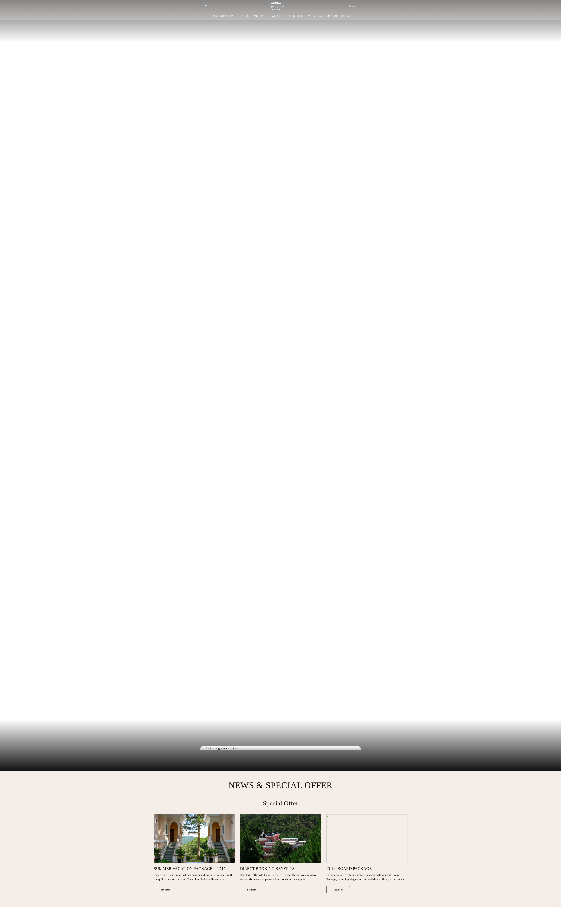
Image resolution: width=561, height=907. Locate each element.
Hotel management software (221, 748)
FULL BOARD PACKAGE (349, 868)
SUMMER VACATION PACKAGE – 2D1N (190, 868)
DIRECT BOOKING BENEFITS (267, 868)
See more (165, 889)
